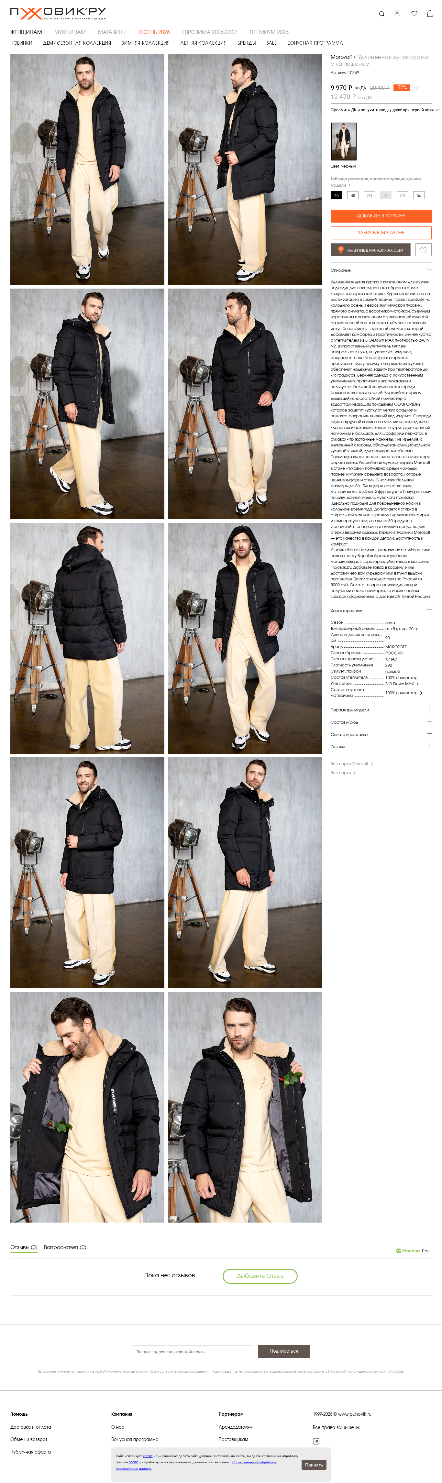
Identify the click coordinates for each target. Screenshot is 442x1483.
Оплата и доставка (349, 735)
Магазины (112, 32)
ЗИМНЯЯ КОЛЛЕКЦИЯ (146, 43)
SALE (272, 43)
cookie (133, 1462)
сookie (148, 1456)
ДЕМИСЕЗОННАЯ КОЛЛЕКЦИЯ (77, 43)
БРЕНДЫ (247, 43)
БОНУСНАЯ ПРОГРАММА (315, 43)
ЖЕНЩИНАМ (26, 32)
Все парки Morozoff (349, 764)
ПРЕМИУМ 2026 (269, 32)
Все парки (341, 773)
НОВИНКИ (21, 43)
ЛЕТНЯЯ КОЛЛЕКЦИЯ (204, 43)
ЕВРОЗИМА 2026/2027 (210, 32)
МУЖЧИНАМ (70, 32)
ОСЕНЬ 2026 (154, 32)
